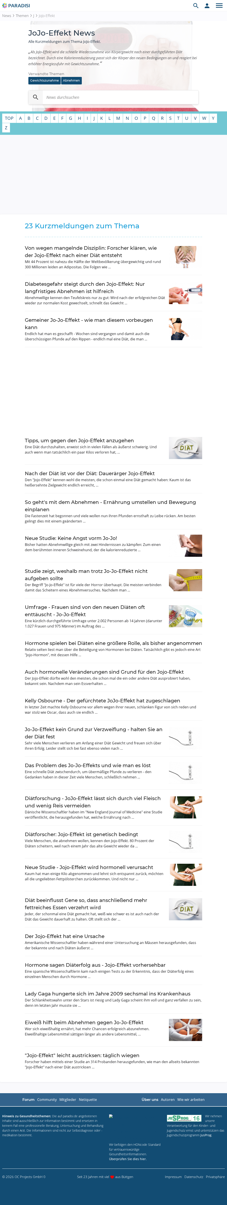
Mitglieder (67, 1099)
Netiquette (88, 1099)
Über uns (150, 1100)
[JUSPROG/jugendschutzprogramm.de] (184, 1118)
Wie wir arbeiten (191, 1099)
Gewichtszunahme (44, 80)
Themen (22, 15)
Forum (28, 1100)
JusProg (205, 1135)
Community (47, 1099)
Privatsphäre (215, 1176)
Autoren (168, 1099)
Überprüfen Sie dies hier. (128, 1159)
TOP (9, 118)
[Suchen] (36, 97)
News (6, 15)
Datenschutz (193, 1176)
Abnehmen (71, 80)
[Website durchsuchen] (196, 5)
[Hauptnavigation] (219, 5)
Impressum (173, 1176)
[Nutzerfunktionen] (207, 5)
